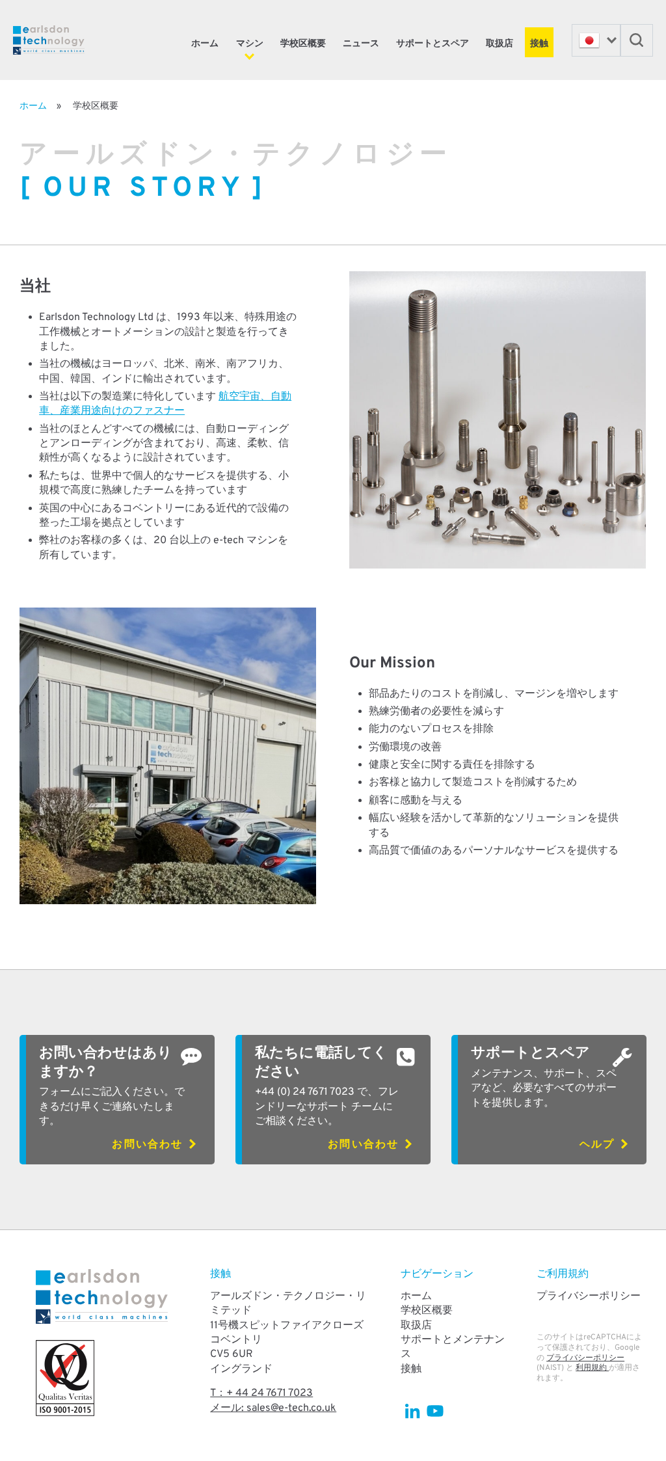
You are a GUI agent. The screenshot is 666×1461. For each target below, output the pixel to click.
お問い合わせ (147, 1144)
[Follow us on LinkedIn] (412, 1410)
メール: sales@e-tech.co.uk (273, 1408)
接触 (539, 43)
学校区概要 (303, 43)
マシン (249, 43)
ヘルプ (597, 1144)
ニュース (361, 43)
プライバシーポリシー (589, 1296)
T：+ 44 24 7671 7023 (261, 1393)
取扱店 (499, 43)
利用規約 (592, 1368)
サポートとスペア (432, 43)
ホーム (205, 43)
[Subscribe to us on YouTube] (434, 1410)
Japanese (596, 40)
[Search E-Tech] (636, 40)
